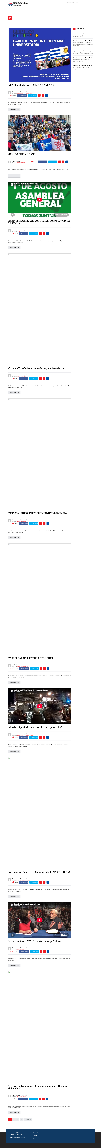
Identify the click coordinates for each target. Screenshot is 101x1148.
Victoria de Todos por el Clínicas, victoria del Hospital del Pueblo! (38, 1087)
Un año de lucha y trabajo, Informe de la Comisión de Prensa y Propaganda (83, 51)
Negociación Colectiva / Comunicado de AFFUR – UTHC (39, 872)
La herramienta (20, 949)
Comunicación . (16, 161)
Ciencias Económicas (21, 376)
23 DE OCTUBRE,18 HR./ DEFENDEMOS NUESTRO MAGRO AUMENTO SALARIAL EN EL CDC (83, 43)
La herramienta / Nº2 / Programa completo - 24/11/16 (82, 67)
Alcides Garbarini (16, 665)
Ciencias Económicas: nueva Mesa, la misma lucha (36, 368)
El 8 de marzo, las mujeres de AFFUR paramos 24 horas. (82, 34)
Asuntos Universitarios (21, 162)
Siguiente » (28, 1119)
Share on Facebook (23, 95)
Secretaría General (24, 666)
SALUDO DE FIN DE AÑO (21, 154)
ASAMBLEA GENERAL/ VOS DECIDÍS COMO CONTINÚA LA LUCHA (39, 222)
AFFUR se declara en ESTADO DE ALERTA (31, 85)
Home (74, 18)
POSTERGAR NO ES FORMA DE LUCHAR (30, 658)
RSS (34, 1138)
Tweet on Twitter (33, 95)
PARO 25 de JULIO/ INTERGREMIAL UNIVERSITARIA (37, 513)
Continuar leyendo (14, 109)
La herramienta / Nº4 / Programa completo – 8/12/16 (82, 59)
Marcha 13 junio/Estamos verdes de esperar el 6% (35, 727)
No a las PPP (19, 1096)
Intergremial (19, 521)
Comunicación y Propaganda (19, 92)
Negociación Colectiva (22, 880)
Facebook (35, 1132)
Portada (31, 93)
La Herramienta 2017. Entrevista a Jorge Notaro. (34, 941)
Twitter (35, 1135)
